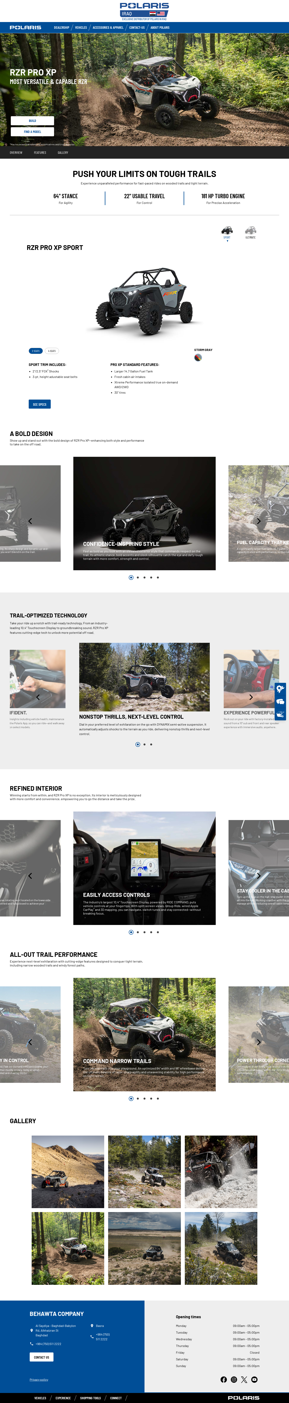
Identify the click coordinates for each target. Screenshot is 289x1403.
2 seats (36, 351)
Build (32, 120)
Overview (16, 152)
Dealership (61, 27)
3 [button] (144, 577)
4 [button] (151, 577)
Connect (116, 1398)
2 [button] (137, 577)
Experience (63, 1398)
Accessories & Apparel (108, 27)
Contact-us (137, 27)
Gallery (63, 152)
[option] (144, 513)
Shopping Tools (90, 1398)
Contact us (41, 1357)
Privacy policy (39, 1379)
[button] (30, 521)
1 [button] (131, 577)
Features (40, 152)
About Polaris (160, 27)
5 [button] (158, 577)
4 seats (52, 351)
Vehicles (81, 27)
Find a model (32, 131)
